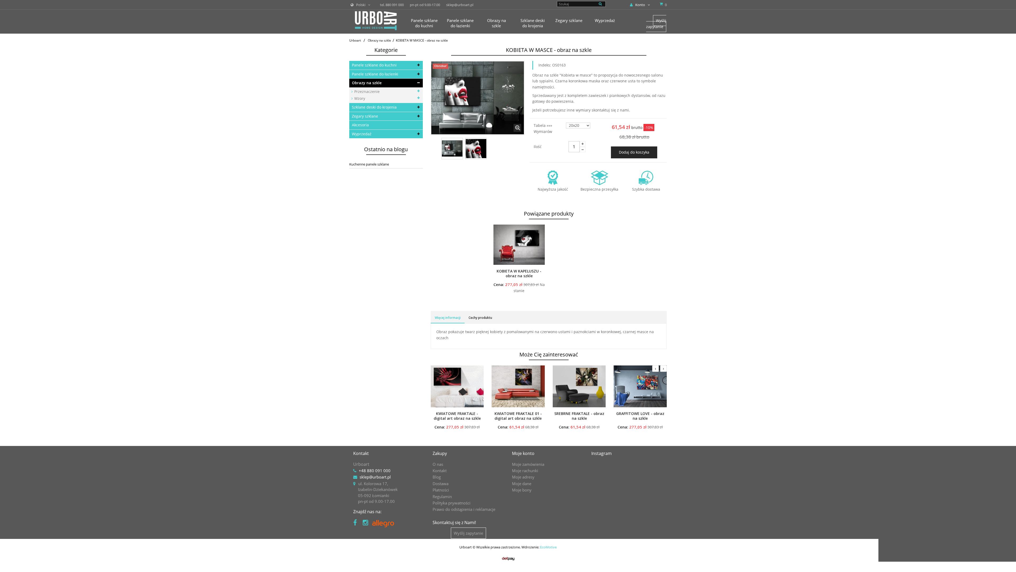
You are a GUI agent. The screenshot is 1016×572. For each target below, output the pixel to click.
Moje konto (523, 453)
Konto (640, 4)
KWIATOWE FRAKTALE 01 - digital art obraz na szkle (518, 416)
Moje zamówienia (528, 464)
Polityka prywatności (451, 503)
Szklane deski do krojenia (374, 107)
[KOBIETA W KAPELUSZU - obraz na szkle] (519, 245)
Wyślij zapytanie (656, 23)
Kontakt (440, 470)
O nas (438, 464)
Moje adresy (523, 477)
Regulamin (442, 496)
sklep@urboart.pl (375, 477)
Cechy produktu (480, 317)
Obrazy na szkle (367, 82)
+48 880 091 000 (375, 470)
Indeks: (544, 65)
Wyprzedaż (361, 133)
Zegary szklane (365, 116)
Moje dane (521, 483)
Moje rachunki (525, 470)
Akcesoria (360, 124)
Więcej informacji (448, 317)
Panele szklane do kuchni (374, 65)
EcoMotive (548, 547)
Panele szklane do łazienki (375, 74)
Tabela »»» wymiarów (543, 128)
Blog (437, 477)
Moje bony (522, 490)
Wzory (359, 98)
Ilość (538, 146)
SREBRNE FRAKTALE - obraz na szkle (579, 416)
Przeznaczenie (366, 91)
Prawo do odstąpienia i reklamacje (464, 509)
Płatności (441, 490)
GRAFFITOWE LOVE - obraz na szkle (640, 416)
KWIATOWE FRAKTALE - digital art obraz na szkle (457, 416)
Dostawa (440, 483)
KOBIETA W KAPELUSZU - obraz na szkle (519, 273)
